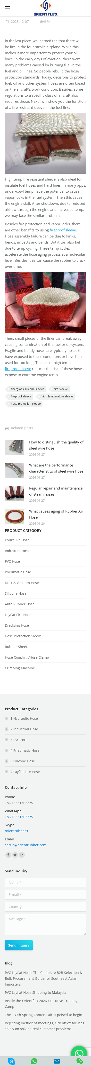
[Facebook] (8, 855)
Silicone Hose (15, 593)
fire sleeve (61, 389)
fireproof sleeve (63, 230)
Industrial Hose (17, 550)
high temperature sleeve (57, 396)
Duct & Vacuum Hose (22, 582)
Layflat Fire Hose (18, 614)
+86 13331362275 (19, 816)
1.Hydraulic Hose (24, 718)
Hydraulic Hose (17, 540)
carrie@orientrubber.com (25, 845)
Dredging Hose (17, 625)
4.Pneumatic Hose (25, 750)
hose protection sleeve (26, 403)
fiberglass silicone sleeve (27, 389)
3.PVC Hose (19, 739)
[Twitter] (15, 855)
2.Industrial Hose (24, 729)
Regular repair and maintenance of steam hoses (56, 491)
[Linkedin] (22, 855)
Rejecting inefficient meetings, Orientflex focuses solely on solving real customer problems (44, 1026)
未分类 (45, 21)
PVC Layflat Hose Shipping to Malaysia (35, 992)
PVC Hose (12, 561)
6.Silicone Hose (22, 761)
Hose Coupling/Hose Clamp (27, 657)
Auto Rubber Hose (19, 604)
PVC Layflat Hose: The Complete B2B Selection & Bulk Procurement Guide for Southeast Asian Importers (43, 978)
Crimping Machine (20, 668)
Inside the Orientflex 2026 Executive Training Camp (41, 1003)
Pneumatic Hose (18, 572)
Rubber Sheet (16, 646)
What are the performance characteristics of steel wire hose (56, 468)
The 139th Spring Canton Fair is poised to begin (43, 1014)
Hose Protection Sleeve (23, 636)
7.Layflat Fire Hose (25, 771)
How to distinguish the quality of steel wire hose (56, 445)
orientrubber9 (16, 831)
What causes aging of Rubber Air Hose (56, 514)
